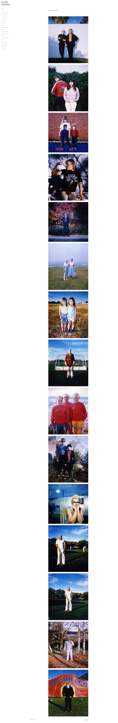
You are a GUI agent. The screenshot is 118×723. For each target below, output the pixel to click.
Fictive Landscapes (4, 33)
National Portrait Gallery (4, 27)
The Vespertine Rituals (4, 12)
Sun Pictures (3, 29)
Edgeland (2, 25)
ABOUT (2, 10)
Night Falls (2, 35)
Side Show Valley (3, 15)
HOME (2, 8)
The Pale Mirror (3, 19)
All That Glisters (3, 23)
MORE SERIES (3, 46)
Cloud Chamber (3, 21)
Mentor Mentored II (4, 31)
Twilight (2, 39)
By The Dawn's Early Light (5, 37)
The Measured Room (4, 44)
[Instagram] (87, 720)
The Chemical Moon (4, 17)
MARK (4, 2)
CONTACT (3, 48)
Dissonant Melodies (4, 42)
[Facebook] (85, 720)
